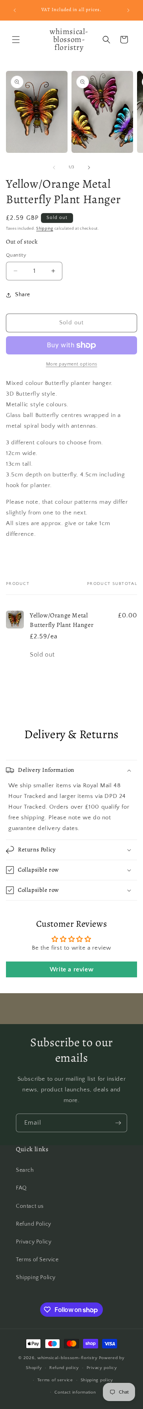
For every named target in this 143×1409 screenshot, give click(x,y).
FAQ (21, 1188)
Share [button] (22, 294)
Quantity (16, 255)
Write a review (71, 969)
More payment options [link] (71, 364)
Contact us (30, 1206)
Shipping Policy (36, 1277)
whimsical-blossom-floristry (67, 1358)
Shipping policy (97, 1380)
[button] (16, 39)
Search (25, 1170)
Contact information (75, 1392)
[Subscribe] (118, 1123)
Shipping (44, 229)
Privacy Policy (33, 1242)
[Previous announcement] (14, 10)
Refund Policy (33, 1224)
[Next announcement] (128, 10)
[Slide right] (89, 167)
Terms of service (55, 1380)
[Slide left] (54, 167)
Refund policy (64, 1367)
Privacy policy (102, 1367)
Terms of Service (37, 1260)
